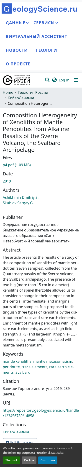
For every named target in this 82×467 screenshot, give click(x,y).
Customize (48, 460)
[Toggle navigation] (75, 80)
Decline (29, 460)
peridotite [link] (11, 366)
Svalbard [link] (23, 372)
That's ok (11, 460)
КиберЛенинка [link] (21, 97)
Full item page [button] (21, 442)
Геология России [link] (33, 92)
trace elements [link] (34, 366)
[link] (41, 165)
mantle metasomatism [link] (52, 361)
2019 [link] (7, 181)
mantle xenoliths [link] (17, 361)
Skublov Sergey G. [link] (18, 202)
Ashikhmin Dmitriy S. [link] (20, 197)
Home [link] (8, 92)
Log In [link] (64, 80)
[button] (16, 80)
